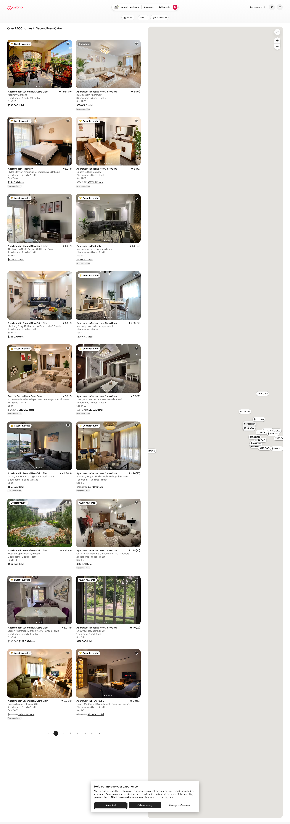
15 (92, 733)
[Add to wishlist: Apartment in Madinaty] (68, 120)
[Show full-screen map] (277, 32)
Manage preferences (179, 805)
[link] (49, 733)
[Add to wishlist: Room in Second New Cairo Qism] (68, 348)
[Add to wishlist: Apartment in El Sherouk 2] (136, 653)
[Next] (99, 733)
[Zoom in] (277, 40)
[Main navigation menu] (280, 7)
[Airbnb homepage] (15, 7)
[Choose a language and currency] (272, 7)
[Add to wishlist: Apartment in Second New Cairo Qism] (68, 43)
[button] (16, 105)
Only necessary (145, 805)
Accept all (111, 805)
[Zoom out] (277, 47)
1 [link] (55, 733)
